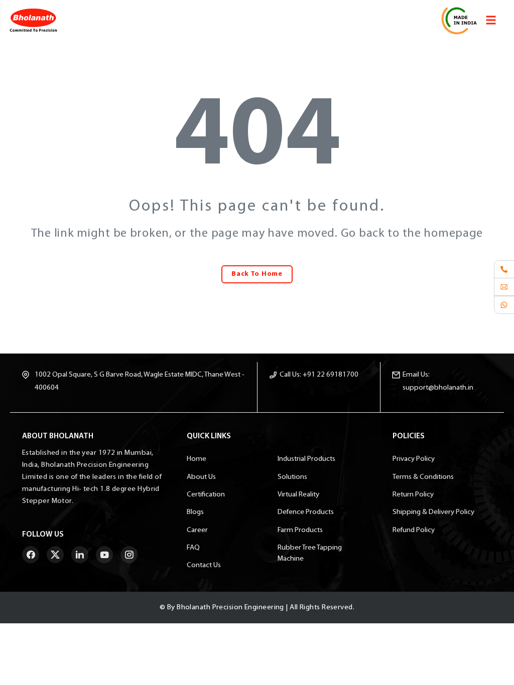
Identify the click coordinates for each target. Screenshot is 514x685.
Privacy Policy (414, 459)
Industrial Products (306, 459)
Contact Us (204, 565)
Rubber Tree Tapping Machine (310, 553)
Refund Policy (414, 530)
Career (197, 530)
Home (196, 459)
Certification (206, 494)
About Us (201, 477)
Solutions (292, 477)
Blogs (195, 512)
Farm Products (300, 530)
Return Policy (413, 494)
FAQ (193, 548)
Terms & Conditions (423, 477)
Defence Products (306, 512)
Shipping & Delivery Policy (433, 512)
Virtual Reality (298, 494)
